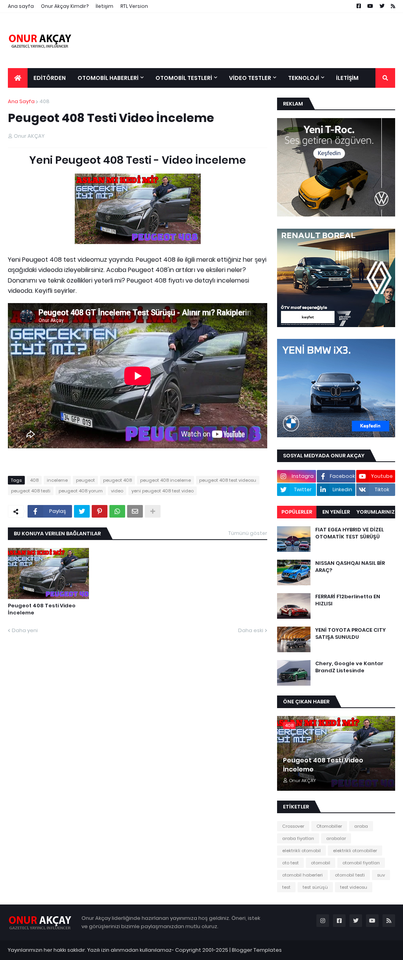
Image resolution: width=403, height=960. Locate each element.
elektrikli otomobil (301, 850)
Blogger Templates (257, 950)
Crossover (293, 826)
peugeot (85, 480)
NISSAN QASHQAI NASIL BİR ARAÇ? (350, 567)
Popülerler (296, 512)
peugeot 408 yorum (81, 491)
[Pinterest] (99, 511)
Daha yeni (25, 630)
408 (44, 101)
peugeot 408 (117, 480)
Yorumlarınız (376, 512)
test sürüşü (315, 887)
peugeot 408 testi (30, 491)
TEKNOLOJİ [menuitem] (303, 78)
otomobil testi (350, 875)
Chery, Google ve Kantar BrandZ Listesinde (349, 667)
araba (361, 826)
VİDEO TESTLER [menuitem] (250, 78)
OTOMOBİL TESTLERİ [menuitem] (183, 78)
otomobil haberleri (302, 875)
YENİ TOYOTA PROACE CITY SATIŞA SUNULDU (350, 634)
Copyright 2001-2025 (201, 950)
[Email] (135, 511)
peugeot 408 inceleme (165, 480)
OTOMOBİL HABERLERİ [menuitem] (108, 78)
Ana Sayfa (21, 101)
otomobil (320, 863)
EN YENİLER (336, 512)
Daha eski (250, 630)
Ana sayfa (21, 6)
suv (381, 875)
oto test (290, 863)
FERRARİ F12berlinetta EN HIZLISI (347, 600)
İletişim (104, 6)
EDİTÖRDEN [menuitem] (49, 78)
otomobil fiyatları (361, 863)
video (117, 491)
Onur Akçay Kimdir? (65, 6)
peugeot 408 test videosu (227, 480)
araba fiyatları (298, 838)
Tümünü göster (247, 533)
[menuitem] (18, 78)
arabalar (336, 838)
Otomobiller (329, 826)
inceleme (57, 480)
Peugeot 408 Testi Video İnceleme (42, 609)
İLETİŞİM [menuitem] (347, 78)
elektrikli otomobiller (355, 850)
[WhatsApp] (117, 511)
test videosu (353, 887)
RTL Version (134, 6)
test (286, 887)
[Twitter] (82, 511)
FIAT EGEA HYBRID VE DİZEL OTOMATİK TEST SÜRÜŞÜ (349, 533)
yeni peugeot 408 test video (162, 491)
